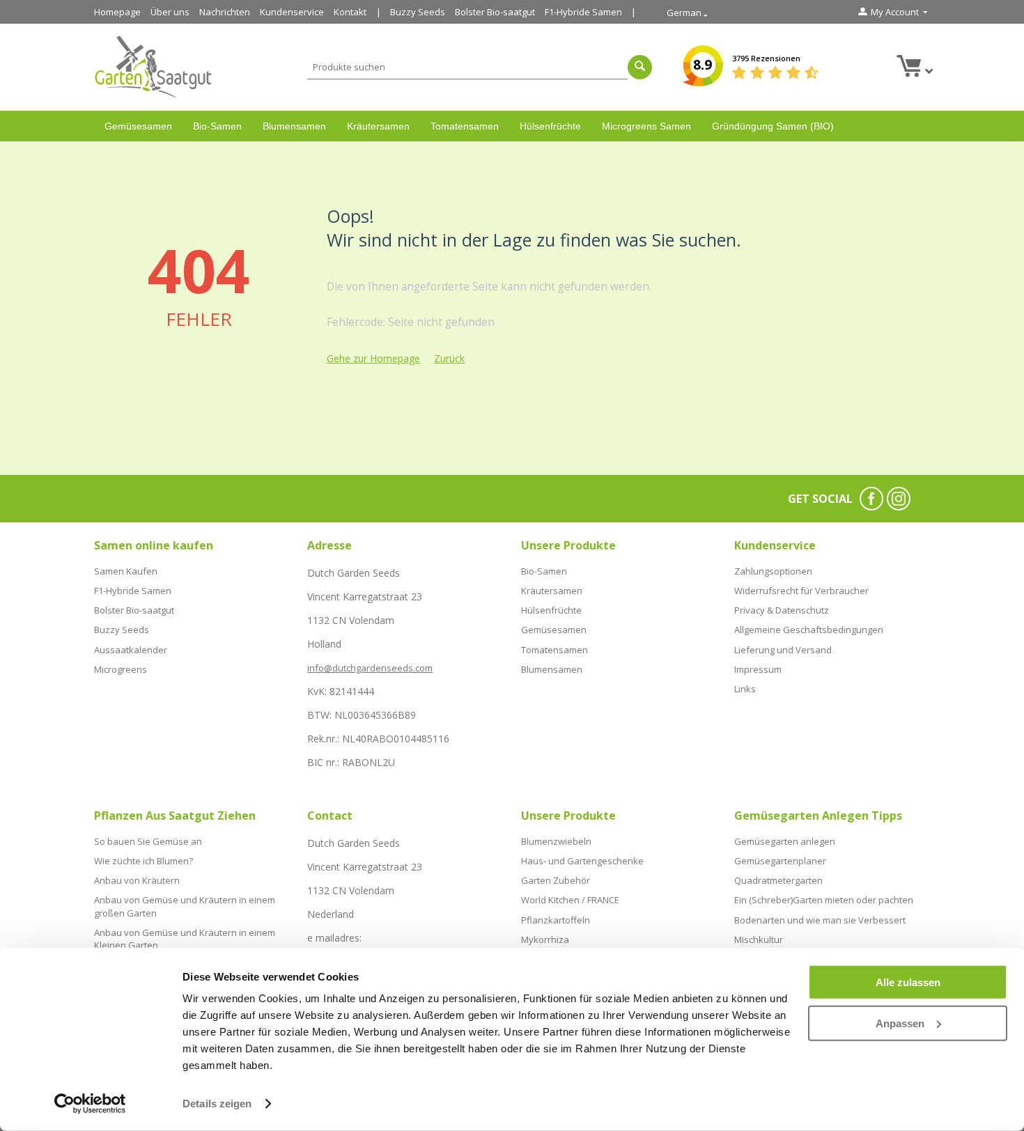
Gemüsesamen (138, 126)
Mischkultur (758, 939)
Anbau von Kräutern (137, 880)
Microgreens (120, 669)
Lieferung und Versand (783, 650)
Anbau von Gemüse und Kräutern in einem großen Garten (184, 906)
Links (745, 688)
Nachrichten (224, 12)
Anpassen (900, 1023)
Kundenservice (292, 12)
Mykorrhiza (545, 939)
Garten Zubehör (555, 880)
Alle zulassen (908, 982)
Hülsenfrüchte (550, 126)
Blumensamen (294, 126)
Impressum (758, 669)
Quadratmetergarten (778, 880)
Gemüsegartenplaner (780, 861)
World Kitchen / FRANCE (570, 900)
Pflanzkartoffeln (555, 920)
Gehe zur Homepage (373, 358)
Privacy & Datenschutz (781, 610)
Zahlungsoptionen (773, 571)
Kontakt (350, 12)
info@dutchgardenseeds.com (370, 668)
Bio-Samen (217, 126)
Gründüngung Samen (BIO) (773, 126)
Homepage (117, 12)
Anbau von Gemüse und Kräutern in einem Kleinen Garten (184, 938)
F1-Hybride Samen (583, 12)
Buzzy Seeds (417, 12)
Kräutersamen (378, 126)
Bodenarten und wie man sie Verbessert (820, 920)
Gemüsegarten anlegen (784, 841)
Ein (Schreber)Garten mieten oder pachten (823, 900)
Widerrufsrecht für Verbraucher (801, 590)
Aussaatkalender (130, 650)
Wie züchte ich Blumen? (143, 861)
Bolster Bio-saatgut (495, 12)
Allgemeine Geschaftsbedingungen (808, 629)
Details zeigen (217, 1103)
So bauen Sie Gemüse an (148, 841)
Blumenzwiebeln (556, 841)
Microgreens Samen (646, 126)
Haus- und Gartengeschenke (582, 861)
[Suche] (640, 67)
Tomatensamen (464, 126)
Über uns (169, 12)
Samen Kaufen (125, 571)
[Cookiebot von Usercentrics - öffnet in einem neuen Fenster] (90, 1103)
